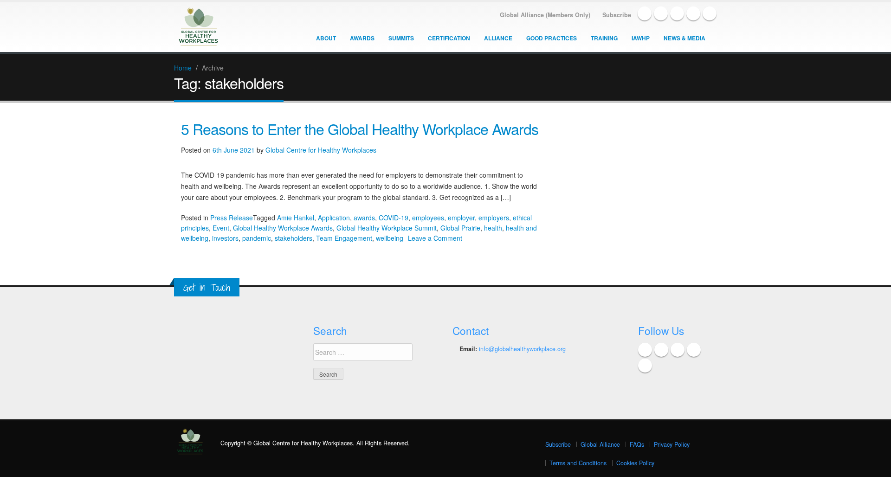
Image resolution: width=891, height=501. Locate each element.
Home (183, 67)
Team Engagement (344, 238)
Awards (362, 38)
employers (493, 217)
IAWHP (641, 38)
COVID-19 (393, 217)
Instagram (710, 13)
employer (461, 217)
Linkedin (677, 13)
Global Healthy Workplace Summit (386, 227)
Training (604, 38)
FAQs (637, 444)
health (493, 227)
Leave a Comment (435, 238)
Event (221, 227)
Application (334, 217)
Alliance (498, 38)
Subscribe (558, 444)
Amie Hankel (295, 217)
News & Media (684, 38)
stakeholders (293, 238)
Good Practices (551, 38)
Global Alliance (600, 444)
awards (364, 217)
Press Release (231, 217)
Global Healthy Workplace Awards (283, 227)
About (326, 38)
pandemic (256, 238)
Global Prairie (460, 227)
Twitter (661, 13)
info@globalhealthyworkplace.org (522, 349)
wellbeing (389, 238)
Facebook (645, 13)
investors (225, 238)
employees (428, 217)
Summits (401, 38)
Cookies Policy (635, 463)
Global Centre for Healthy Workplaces (320, 149)
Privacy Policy (672, 444)
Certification (449, 38)
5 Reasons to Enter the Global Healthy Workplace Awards (359, 128)
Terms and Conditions (578, 463)
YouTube (693, 13)
